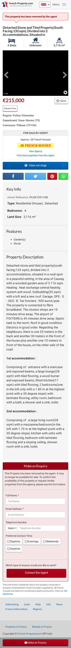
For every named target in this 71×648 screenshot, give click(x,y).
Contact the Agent (36, 572)
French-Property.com (29, 633)
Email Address (14, 508)
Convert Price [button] (10, 108)
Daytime (15, 541)
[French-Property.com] (16, 4)
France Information (16, 609)
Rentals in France (42, 626)
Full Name (11, 495)
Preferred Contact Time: (19, 535)
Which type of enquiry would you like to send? (31, 565)
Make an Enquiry (36, 642)
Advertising (12, 604)
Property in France (16, 626)
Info (48, 604)
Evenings (33, 541)
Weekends (52, 541)
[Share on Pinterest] (52, 176)
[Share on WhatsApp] (63, 176)
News (59, 604)
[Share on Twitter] (35, 176)
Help (38, 604)
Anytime (15, 548)
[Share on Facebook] (13, 176)
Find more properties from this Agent (35, 155)
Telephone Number (16, 522)
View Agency (35, 151)
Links (27, 604)
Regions (37, 609)
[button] (6, 73)
